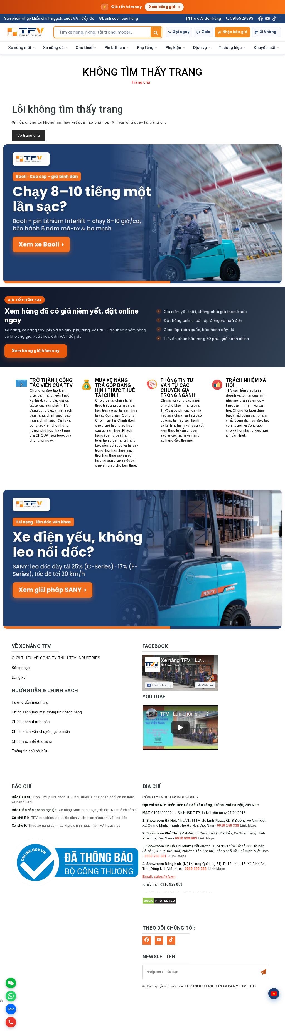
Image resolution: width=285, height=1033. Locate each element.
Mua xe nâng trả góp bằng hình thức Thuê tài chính (115, 388)
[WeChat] (11, 983)
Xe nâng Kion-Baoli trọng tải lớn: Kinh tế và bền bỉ (98, 810)
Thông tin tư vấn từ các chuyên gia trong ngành (178, 388)
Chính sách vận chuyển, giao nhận (41, 731)
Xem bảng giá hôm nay (36, 350)
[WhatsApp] (11, 996)
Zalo (206, 32)
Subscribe (263, 972)
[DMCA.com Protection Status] (159, 901)
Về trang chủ (28, 135)
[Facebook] (260, 18)
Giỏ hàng (267, 32)
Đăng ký (19, 677)
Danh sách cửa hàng (119, 18)
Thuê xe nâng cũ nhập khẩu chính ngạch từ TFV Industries (74, 826)
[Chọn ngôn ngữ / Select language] (273, 993)
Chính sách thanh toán (31, 722)
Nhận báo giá (235, 32)
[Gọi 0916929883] (11, 1022)
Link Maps (248, 826)
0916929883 (241, 18)
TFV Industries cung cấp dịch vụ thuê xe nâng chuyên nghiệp (79, 818)
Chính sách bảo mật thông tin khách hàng (47, 712)
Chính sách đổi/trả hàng (32, 741)
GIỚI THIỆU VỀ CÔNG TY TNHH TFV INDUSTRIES (56, 658)
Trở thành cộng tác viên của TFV (51, 383)
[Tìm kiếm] (156, 32)
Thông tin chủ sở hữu (30, 751)
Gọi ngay (181, 32)
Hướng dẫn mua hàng (30, 702)
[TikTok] (274, 18)
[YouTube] (267, 18)
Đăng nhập (21, 668)
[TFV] (27, 32)
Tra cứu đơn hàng (205, 18)
